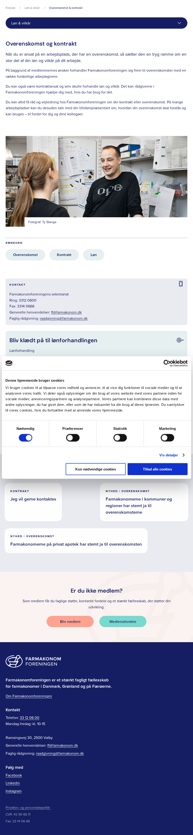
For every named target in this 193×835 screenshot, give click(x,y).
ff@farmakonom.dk (66, 312)
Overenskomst (25, 254)
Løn (94, 254)
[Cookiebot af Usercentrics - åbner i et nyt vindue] (167, 363)
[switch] (73, 437)
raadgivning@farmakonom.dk (64, 318)
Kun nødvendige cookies (95, 469)
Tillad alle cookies (157, 469)
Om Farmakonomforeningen (29, 696)
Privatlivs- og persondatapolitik (28, 807)
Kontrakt (64, 254)
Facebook (14, 775)
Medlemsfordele (122, 621)
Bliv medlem (70, 621)
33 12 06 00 (29, 717)
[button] (96, 23)
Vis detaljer (168, 455)
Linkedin (13, 782)
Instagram (14, 790)
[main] (96, 286)
